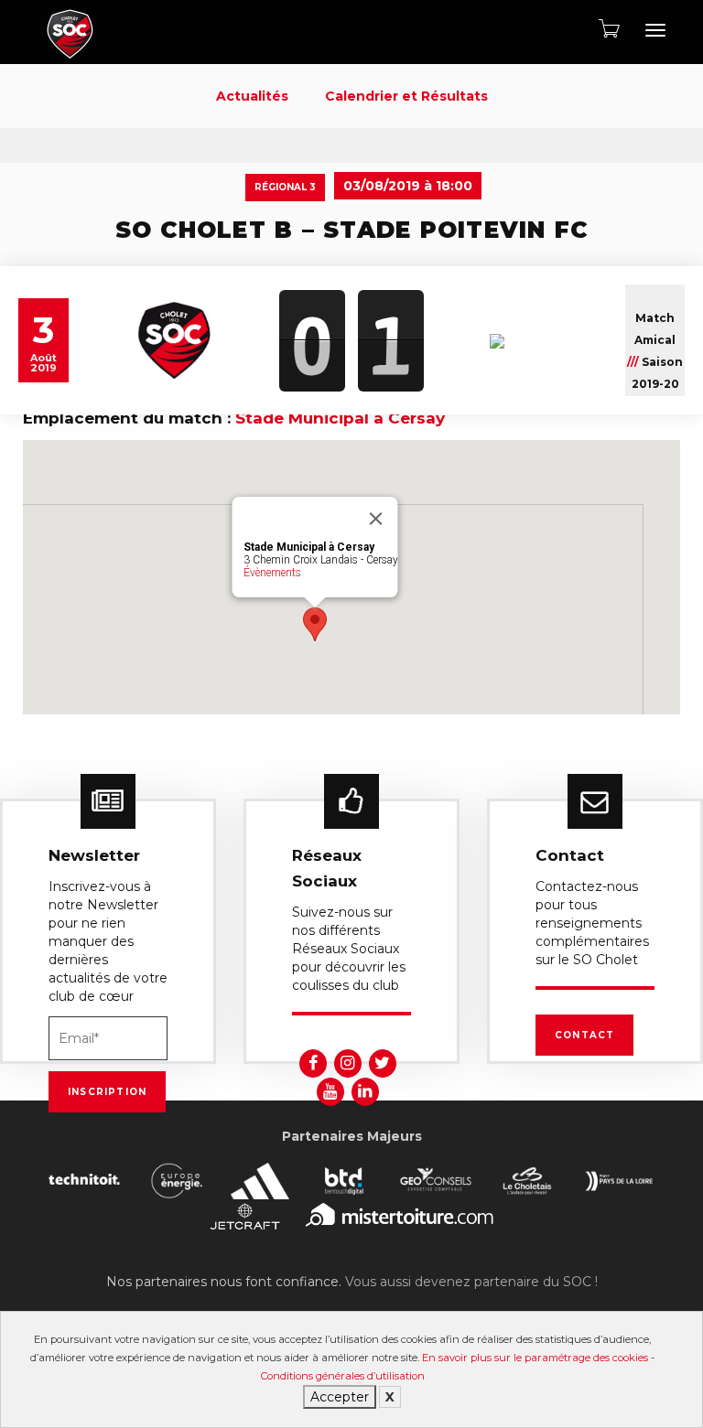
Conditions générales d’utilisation (343, 1375)
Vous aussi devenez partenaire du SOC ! (471, 1281)
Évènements (272, 572)
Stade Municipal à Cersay (340, 418)
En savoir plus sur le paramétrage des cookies (535, 1357)
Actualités (252, 96)
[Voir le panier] (608, 28)
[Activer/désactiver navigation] (655, 30)
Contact (584, 1035)
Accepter (339, 1397)
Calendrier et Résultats (406, 96)
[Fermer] (376, 519)
